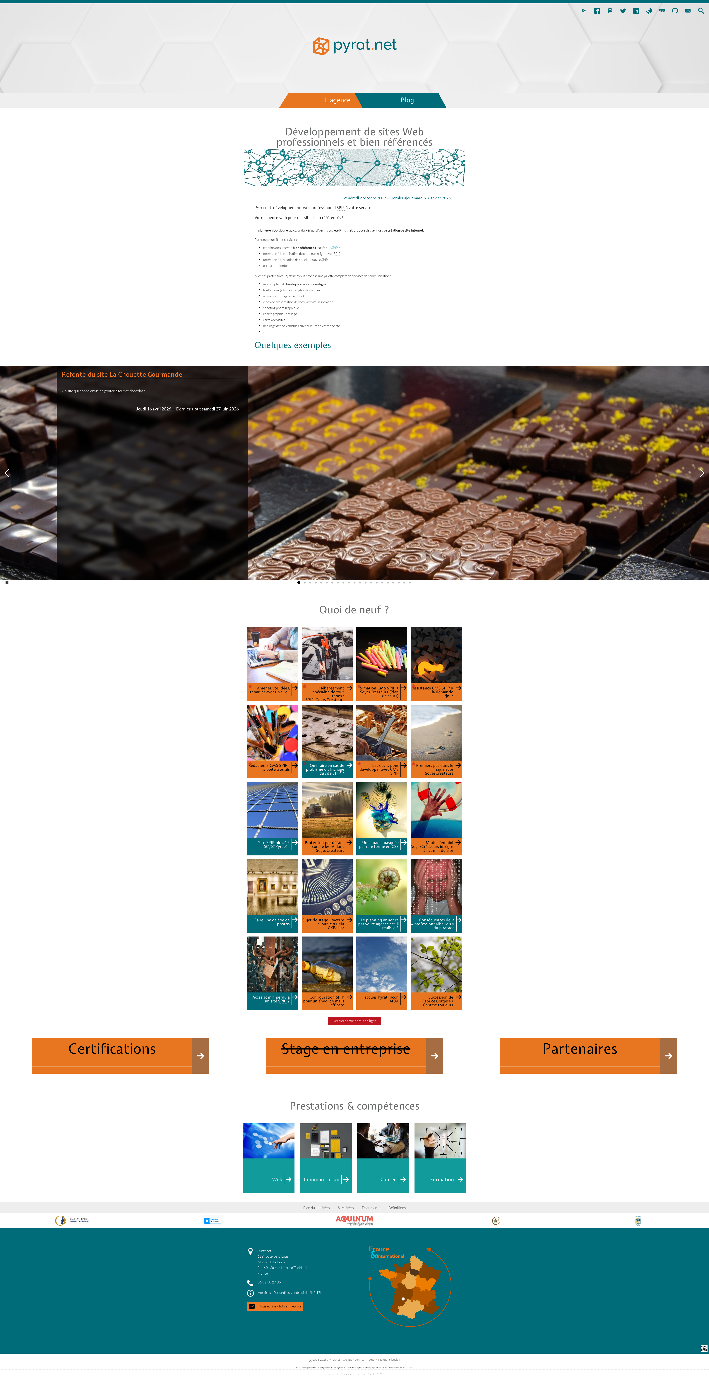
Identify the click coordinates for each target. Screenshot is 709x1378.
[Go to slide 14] (370, 583)
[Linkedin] (636, 11)
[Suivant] (701, 473)
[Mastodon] (610, 11)
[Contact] (687, 11)
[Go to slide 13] (365, 583)
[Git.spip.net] (662, 11)
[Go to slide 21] (409, 583)
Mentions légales (389, 1359)
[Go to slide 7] (331, 583)
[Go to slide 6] (326, 583)
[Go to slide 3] (309, 583)
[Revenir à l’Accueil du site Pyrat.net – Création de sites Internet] (354, 48)
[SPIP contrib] (649, 11)
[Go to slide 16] (381, 583)
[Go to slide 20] (403, 583)
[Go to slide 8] (337, 583)
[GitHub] (675, 11)
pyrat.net (311, 1367)
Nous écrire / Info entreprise (280, 1306)
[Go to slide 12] (359, 583)
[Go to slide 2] (304, 583)
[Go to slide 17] (387, 583)
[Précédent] (7, 473)
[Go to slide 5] (320, 583)
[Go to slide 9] (343, 583)
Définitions (397, 1207)
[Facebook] (597, 11)
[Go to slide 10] (348, 583)
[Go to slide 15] (376, 583)
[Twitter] (622, 11)
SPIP (334, 248)
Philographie (339, 1367)
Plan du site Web (316, 1207)
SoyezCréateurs (363, 1367)
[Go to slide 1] (298, 583)
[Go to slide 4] (315, 583)
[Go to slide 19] (398, 583)
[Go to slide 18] (392, 583)
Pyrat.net (264, 1251)
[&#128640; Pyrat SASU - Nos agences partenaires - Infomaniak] (212, 1220)
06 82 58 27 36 (269, 1282)
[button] (584, 11)
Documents (371, 1207)
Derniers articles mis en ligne (354, 1020)
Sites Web (346, 1207)
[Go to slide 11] (354, 583)
